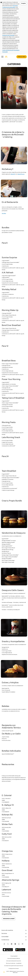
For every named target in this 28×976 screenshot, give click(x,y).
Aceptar (23, 3)
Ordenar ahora (22, 56)
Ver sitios (4, 213)
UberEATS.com (21, 174)
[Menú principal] (2, 57)
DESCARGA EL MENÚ (8, 918)
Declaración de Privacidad (8, 35)
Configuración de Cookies (14, 968)
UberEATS (13, 174)
